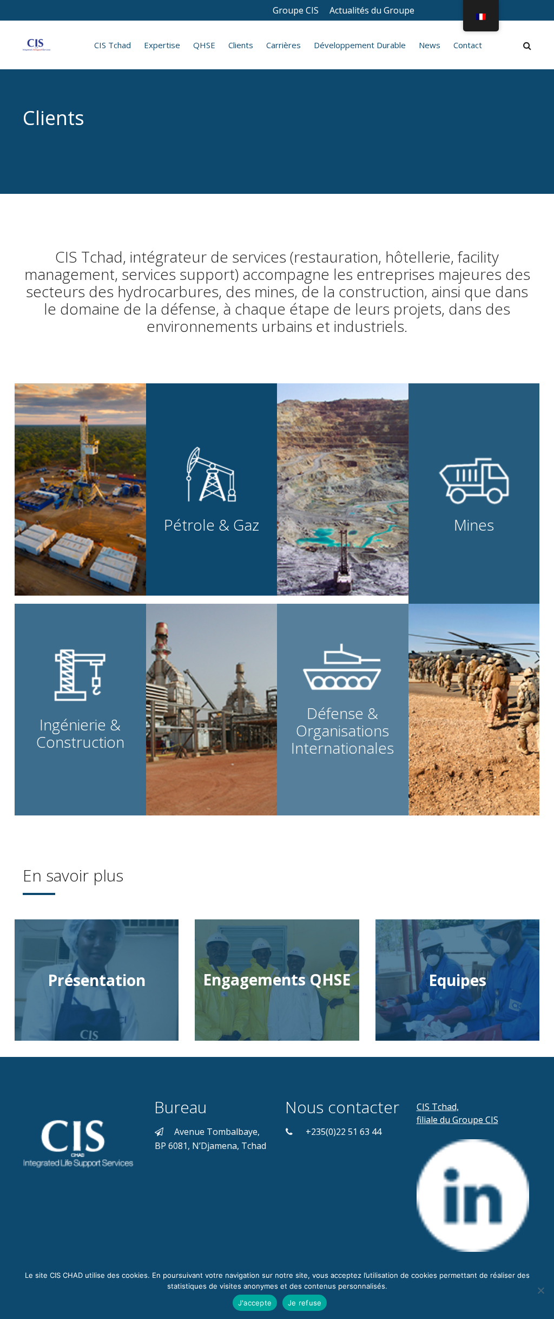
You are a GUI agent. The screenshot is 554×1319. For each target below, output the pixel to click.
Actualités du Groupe (373, 10)
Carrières (283, 45)
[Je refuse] (540, 1290)
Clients (240, 45)
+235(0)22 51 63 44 (343, 1132)
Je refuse (304, 1302)
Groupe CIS (296, 10)
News (429, 45)
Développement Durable (360, 45)
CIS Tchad (112, 45)
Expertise (162, 45)
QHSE (204, 45)
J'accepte (255, 1302)
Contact (467, 45)
